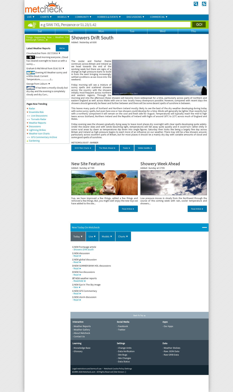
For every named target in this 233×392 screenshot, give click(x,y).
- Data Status (123, 361)
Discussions (35, 126)
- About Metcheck (81, 333)
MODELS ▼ (63, 16)
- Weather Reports (81, 326)
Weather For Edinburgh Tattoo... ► (47, 38)
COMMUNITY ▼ (83, 16)
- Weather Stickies (171, 347)
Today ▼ (78, 236)
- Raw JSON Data (171, 351)
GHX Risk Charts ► (83, 147)
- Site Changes (124, 358)
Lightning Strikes (37, 129)
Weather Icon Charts (39, 133)
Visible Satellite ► (145, 147)
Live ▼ (92, 236)
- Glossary (77, 351)
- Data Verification (126, 351)
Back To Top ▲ (139, 315)
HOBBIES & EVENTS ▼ (109, 16)
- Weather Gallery (81, 329)
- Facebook (122, 326)
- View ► (76, 287)
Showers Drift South (84, 249)
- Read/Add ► (79, 280)
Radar (32, 108)
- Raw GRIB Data (171, 354)
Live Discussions (39, 115)
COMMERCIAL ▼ (159, 16)
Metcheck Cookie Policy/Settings (118, 368)
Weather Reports (37, 122)
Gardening (34, 140)
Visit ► (62, 48)
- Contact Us (78, 336)
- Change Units (124, 347)
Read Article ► (128, 208)
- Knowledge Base (81, 347)
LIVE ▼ (31, 16)
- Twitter (121, 329)
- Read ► (77, 255)
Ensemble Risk (36, 112)
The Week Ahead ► (107, 147)
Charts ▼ (123, 236)
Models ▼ (107, 236)
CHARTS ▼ (46, 16)
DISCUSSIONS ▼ (136, 16)
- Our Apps (168, 326)
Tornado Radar (38, 119)
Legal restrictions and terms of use (86, 368)
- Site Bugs (122, 354)
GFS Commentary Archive (44, 137)
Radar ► (126, 147)
